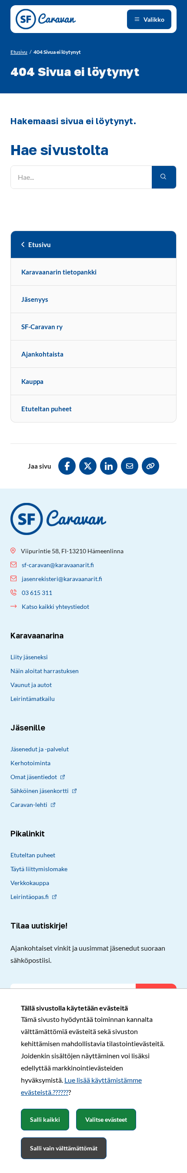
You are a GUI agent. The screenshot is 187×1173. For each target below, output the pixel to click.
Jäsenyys (34, 299)
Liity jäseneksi (29, 657)
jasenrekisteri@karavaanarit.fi (62, 578)
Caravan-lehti (28, 804)
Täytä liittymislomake (38, 868)
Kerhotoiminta (30, 763)
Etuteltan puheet (46, 409)
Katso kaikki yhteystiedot (55, 606)
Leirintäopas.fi (29, 896)
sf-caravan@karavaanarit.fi (58, 564)
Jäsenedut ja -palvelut (39, 749)
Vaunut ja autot (31, 684)
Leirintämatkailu (32, 698)
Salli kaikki (45, 1119)
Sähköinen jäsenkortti (39, 790)
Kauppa (32, 381)
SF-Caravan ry (42, 326)
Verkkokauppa (29, 882)
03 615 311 (37, 592)
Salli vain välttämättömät (63, 1148)
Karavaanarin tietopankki (59, 272)
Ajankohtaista (42, 354)
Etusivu (39, 244)
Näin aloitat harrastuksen (44, 670)
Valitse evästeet (106, 1119)
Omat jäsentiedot (33, 776)
